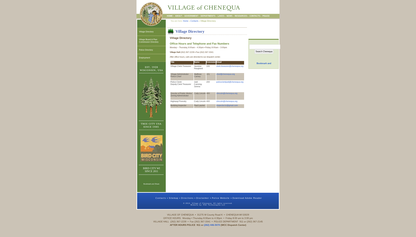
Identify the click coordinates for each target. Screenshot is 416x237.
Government (191, 16)
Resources (241, 16)
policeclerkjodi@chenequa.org (229, 82)
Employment (144, 58)
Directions (187, 198)
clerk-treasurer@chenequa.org (229, 66)
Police (266, 16)
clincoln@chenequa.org (226, 93)
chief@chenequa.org (225, 74)
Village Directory (146, 32)
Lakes (221, 16)
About (178, 16)
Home (170, 16)
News (229, 16)
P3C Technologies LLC (214, 205)
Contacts (254, 16)
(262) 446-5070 (212, 225)
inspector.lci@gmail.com (227, 105)
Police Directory (146, 50)
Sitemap (173, 198)
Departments (208, 16)
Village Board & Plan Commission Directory (148, 40)
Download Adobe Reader (247, 198)
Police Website (221, 198)
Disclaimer (202, 198)
